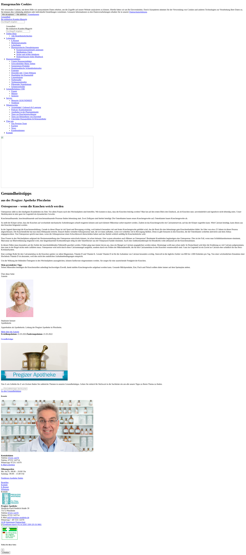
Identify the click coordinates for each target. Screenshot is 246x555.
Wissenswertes (12, 105)
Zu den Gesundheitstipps (11, 391)
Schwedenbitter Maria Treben (23, 63)
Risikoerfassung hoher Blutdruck (29, 57)
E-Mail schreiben (8, 465)
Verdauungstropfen (19, 82)
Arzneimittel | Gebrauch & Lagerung (26, 107)
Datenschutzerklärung (138, 12)
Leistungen (10, 38)
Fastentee (15, 70)
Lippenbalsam (17, 77)
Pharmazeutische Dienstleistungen (25, 47)
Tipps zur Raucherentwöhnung (23, 114)
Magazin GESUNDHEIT (21, 100)
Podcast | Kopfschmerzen (21, 110)
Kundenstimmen (18, 130)
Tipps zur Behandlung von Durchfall (26, 117)
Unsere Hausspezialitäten (21, 61)
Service (9, 98)
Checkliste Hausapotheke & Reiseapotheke (28, 119)
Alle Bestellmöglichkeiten (21, 36)
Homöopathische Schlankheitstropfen (26, 68)
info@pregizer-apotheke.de (18, 517)
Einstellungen (33, 14)
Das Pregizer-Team (19, 123)
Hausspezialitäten (13, 59)
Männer (14, 93)
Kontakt (9, 133)
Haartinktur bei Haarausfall (22, 75)
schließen (5, 553)
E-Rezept (15, 40)
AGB (3, 522)
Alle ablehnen (22, 14)
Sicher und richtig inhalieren (27, 54)
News (13, 128)
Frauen (14, 91)
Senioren (14, 96)
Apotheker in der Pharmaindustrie (25, 112)
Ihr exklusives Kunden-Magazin (14, 18)
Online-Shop (11, 34)
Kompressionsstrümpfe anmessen (29, 50)
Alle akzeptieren (8, 14)
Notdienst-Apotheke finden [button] (12, 478)
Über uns (10, 121)
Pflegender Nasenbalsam (21, 84)
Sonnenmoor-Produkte (20, 66)
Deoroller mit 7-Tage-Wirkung (23, 73)
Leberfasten (16, 45)
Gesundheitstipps (15, 89)
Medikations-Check (24, 52)
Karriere (14, 126)
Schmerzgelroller (18, 87)
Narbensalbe (16, 80)
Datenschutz (20, 522)
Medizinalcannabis (18, 43)
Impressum (10, 522)
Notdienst (15, 103)
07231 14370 (13, 458)
